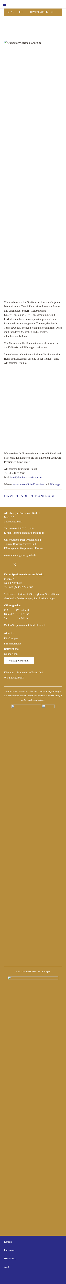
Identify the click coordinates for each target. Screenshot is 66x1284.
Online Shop (11, 653)
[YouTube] (58, 1276)
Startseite (15, 12)
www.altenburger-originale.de (20, 555)
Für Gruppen (11, 638)
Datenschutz (10, 1258)
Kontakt (8, 1242)
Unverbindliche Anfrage (30, 496)
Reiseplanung (11, 648)
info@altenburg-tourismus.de (25, 477)
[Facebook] (7, 564)
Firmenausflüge (41, 12)
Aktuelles (9, 633)
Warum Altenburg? (14, 677)
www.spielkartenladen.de (32, 625)
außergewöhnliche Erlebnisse (28, 484)
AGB (6, 1267)
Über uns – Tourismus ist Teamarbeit (23, 672)
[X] (14, 564)
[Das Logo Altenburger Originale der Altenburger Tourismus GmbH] (36, 4)
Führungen (55, 484)
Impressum (9, 1250)
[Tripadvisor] (29, 564)
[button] (4, 4)
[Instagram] (22, 564)
